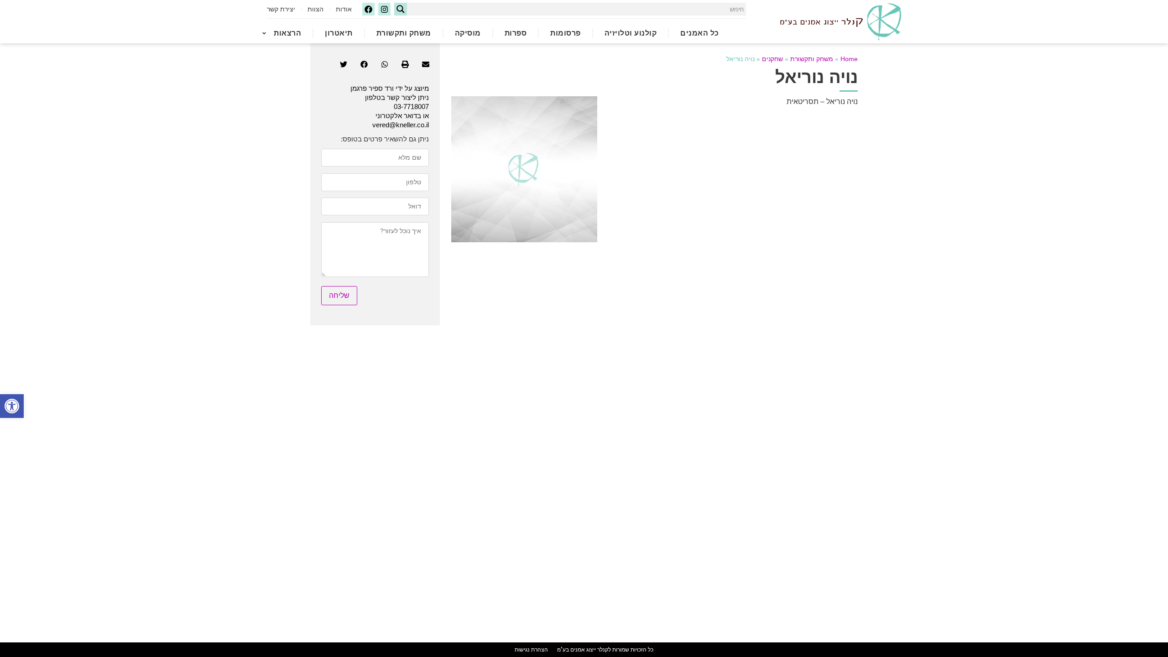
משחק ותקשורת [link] (403, 33)
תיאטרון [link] (339, 33)
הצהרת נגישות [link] (531, 650)
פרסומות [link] (565, 33)
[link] (12, 406)
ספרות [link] (516, 33)
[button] (425, 64)
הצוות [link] (315, 9)
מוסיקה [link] (468, 33)
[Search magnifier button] (400, 9)
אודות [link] (344, 9)
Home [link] (849, 59)
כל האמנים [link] (699, 33)
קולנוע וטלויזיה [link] (631, 33)
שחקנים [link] (772, 59)
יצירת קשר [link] (281, 9)
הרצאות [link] (287, 33)
